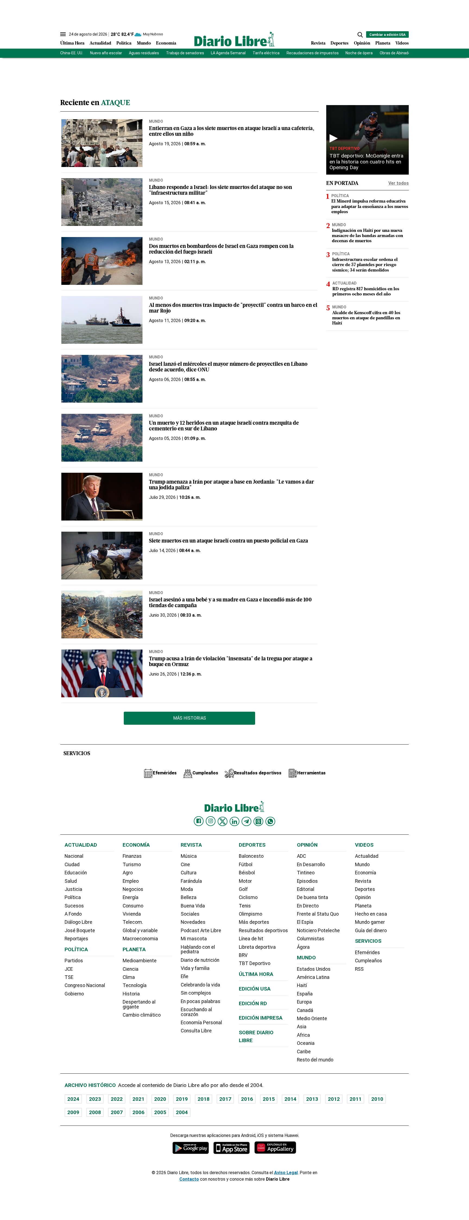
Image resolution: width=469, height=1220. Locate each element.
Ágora (303, 947)
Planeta (382, 43)
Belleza (189, 897)
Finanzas (132, 856)
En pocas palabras (200, 1001)
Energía (130, 897)
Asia (301, 1026)
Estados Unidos (314, 969)
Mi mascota (194, 938)
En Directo (308, 906)
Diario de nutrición (200, 960)
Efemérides (367, 952)
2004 (182, 1112)
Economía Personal (201, 1022)
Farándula (191, 881)
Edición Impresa (261, 1018)
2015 (269, 1099)
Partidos (74, 960)
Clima (129, 977)
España (305, 994)
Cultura (189, 872)
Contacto (189, 1179)
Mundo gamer (370, 922)
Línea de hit (251, 938)
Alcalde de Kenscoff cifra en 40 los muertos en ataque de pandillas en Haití (366, 318)
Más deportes (254, 922)
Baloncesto (251, 856)
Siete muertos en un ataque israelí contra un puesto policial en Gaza (228, 541)
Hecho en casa (371, 914)
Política (123, 43)
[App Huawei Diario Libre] (275, 1147)
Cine (185, 864)
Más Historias (189, 718)
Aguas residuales (144, 53)
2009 (73, 1112)
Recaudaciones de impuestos (313, 53)
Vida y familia (195, 968)
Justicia (73, 889)
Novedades (193, 922)
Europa (304, 1002)
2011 (356, 1099)
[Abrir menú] (63, 34)
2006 (138, 1112)
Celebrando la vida (200, 985)
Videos (402, 43)
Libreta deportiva (257, 947)
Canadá (305, 1010)
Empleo (131, 881)
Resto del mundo (315, 1060)
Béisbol (247, 872)
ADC (301, 856)
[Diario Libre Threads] (258, 821)
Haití (302, 985)
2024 (73, 1099)
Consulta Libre (196, 1030)
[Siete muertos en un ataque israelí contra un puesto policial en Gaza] (101, 555)
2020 (160, 1099)
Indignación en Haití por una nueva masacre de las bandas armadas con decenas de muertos (367, 236)
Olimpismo (250, 914)
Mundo (144, 43)
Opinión (362, 43)
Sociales (190, 914)
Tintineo (306, 872)
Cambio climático (142, 1015)
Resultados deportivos (263, 930)
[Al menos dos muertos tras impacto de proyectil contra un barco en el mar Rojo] (101, 320)
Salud (71, 881)
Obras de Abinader (396, 53)
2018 (204, 1099)
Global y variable (140, 930)
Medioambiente (140, 960)
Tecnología (135, 985)
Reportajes (76, 938)
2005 (160, 1112)
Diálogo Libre (78, 922)
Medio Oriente (312, 1018)
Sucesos (74, 906)
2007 (117, 1112)
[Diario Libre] (234, 39)
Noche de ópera (359, 53)
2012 (334, 1099)
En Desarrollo (311, 864)
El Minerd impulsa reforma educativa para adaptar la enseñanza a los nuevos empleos (369, 206)
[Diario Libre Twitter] (222, 821)
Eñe (184, 976)
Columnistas (310, 938)
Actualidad (100, 43)
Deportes (339, 43)
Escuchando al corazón (196, 1012)
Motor (245, 881)
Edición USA (255, 989)
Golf (243, 889)
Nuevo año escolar (106, 53)
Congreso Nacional (85, 985)
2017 (225, 1099)
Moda (187, 889)
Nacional (74, 856)
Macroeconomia (140, 938)
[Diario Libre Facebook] (199, 821)
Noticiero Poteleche (318, 930)
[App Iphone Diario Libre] (231, 1147)
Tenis (245, 906)
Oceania (306, 1043)
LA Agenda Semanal (228, 53)
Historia (131, 994)
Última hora (256, 974)
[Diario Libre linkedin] (234, 821)
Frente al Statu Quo (318, 914)
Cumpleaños (368, 960)
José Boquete (80, 930)
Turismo (132, 864)
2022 (117, 1099)
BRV (243, 955)
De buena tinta (312, 897)
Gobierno (74, 994)
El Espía (305, 922)
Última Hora (72, 43)
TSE (69, 977)
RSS (359, 969)
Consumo (133, 906)
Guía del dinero (371, 930)
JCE (69, 969)
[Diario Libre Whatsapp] (270, 821)
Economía (166, 43)
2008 (95, 1112)
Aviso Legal (286, 1172)
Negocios (133, 889)
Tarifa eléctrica (266, 53)
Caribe (304, 1051)
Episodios (307, 881)
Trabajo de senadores (185, 53)
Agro (128, 872)
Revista (318, 43)
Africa (303, 1035)
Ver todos (398, 183)
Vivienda (132, 914)
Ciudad (72, 864)
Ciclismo (248, 897)
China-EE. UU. (71, 53)
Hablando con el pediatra (198, 949)
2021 (138, 1099)
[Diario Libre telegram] (246, 821)
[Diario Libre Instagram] (211, 821)
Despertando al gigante (139, 1004)
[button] (360, 34)
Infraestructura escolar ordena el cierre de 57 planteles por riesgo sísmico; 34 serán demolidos (365, 265)
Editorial (305, 889)
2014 (290, 1099)
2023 (95, 1099)
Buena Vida (193, 906)
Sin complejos (196, 993)
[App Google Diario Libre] (190, 1147)
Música (189, 856)
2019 (182, 1099)
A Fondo (73, 914)
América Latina (313, 977)
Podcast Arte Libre (201, 930)
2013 (312, 1099)
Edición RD (253, 1003)
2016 (247, 1099)
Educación (76, 872)
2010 (377, 1099)
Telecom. (133, 922)
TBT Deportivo (344, 148)
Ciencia (130, 969)
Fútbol (245, 864)
